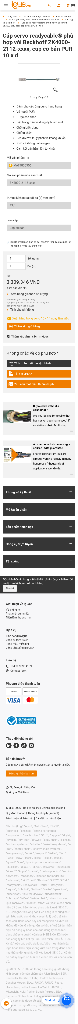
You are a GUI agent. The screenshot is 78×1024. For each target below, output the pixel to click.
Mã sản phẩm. (16, 157)
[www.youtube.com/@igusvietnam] (31, 745)
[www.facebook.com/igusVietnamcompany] (16, 745)
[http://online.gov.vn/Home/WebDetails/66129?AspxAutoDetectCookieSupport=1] (21, 720)
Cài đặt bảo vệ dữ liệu (48, 818)
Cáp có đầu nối (63, 16)
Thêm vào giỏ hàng (24, 327)
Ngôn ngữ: (23, 787)
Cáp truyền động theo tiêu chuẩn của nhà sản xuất (34, 19)
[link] (39, 364)
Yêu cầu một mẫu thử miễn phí (31, 385)
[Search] (49, 5)
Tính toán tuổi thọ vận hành (29, 364)
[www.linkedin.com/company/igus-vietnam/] (9, 745)
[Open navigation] (6, 5)
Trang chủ (11, 16)
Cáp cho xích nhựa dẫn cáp (36, 16)
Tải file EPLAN (25, 374)
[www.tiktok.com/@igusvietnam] (24, 745)
